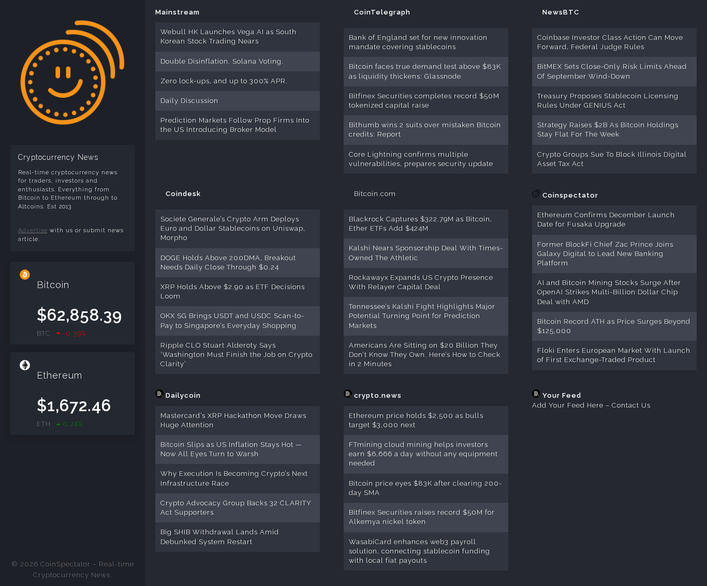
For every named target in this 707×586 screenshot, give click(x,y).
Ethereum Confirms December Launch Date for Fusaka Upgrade (606, 219)
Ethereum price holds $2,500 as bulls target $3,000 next (416, 420)
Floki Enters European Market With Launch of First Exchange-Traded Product (613, 355)
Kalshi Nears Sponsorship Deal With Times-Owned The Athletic (426, 252)
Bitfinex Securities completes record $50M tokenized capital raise (424, 100)
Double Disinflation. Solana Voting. (222, 61)
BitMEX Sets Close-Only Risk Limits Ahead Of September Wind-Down (612, 71)
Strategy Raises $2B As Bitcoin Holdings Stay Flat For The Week (608, 129)
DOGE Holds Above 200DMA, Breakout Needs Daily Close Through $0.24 (228, 262)
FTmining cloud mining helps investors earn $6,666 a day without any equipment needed (423, 454)
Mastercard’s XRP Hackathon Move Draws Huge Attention (233, 420)
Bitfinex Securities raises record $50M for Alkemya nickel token (422, 516)
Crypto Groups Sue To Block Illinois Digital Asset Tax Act (612, 159)
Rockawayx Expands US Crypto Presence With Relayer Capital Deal (421, 282)
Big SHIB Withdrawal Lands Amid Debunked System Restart (219, 536)
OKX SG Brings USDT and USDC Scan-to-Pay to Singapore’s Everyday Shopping (232, 320)
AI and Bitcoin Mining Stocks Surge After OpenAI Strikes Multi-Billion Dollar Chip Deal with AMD (609, 292)
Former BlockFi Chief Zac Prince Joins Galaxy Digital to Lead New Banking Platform (605, 254)
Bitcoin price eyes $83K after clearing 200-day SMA (425, 488)
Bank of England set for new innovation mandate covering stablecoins (418, 42)
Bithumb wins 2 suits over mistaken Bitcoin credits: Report (425, 129)
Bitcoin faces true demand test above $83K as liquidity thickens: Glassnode (425, 71)
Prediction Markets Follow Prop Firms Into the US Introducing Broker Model (235, 124)
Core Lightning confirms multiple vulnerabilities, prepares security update (421, 159)
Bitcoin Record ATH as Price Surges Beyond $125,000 (613, 326)
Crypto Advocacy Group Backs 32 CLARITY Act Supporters (236, 507)
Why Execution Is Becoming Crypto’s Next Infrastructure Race (234, 478)
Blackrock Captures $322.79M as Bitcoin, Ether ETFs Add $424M (420, 223)
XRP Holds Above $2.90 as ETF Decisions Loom (232, 291)
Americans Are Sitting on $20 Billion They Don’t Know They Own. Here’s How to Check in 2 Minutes (424, 354)
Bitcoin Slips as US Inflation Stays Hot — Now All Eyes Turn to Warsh (231, 449)
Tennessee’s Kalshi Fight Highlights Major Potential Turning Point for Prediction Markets (422, 316)
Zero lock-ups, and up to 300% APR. (224, 81)
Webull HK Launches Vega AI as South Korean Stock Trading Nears (228, 36)
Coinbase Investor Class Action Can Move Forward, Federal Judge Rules (610, 42)
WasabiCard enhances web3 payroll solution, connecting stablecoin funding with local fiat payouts (419, 551)
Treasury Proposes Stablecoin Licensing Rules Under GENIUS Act (608, 100)
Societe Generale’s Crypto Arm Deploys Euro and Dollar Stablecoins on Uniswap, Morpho (232, 228)
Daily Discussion (189, 100)
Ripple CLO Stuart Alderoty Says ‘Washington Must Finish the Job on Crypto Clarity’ (236, 354)
